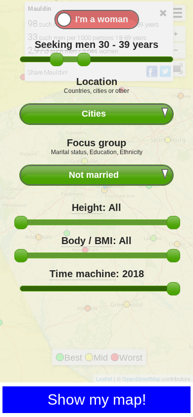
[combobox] (96, 114)
